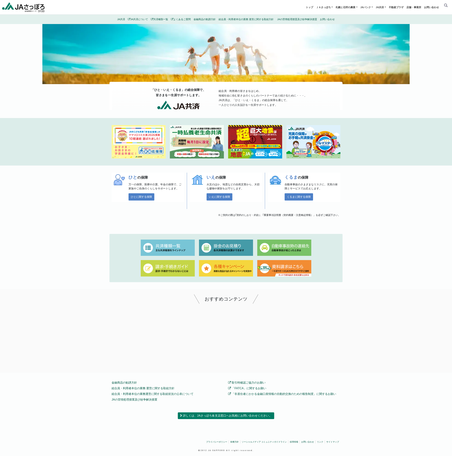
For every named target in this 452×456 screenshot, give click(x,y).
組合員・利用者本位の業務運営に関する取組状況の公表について (153, 393)
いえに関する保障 (219, 196)
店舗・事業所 (413, 7)
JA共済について (139, 19)
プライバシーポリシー (216, 442)
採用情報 (294, 442)
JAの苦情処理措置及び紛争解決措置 (297, 19)
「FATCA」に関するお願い (248, 388)
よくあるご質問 (182, 19)
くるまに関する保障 (299, 196)
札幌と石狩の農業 (345, 7)
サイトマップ (332, 442)
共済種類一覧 (160, 19)
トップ (309, 7)
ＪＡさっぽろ (323, 7)
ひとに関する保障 (141, 196)
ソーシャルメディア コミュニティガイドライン (264, 442)
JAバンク (365, 7)
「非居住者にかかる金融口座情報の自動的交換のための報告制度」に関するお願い (283, 393)
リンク (320, 442)
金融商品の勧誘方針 (205, 19)
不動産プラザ (396, 7)
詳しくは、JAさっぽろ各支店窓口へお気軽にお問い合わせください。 (227, 415)
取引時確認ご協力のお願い (248, 382)
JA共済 (380, 7)
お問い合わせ (431, 7)
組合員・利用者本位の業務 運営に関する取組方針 (246, 19)
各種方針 (234, 442)
